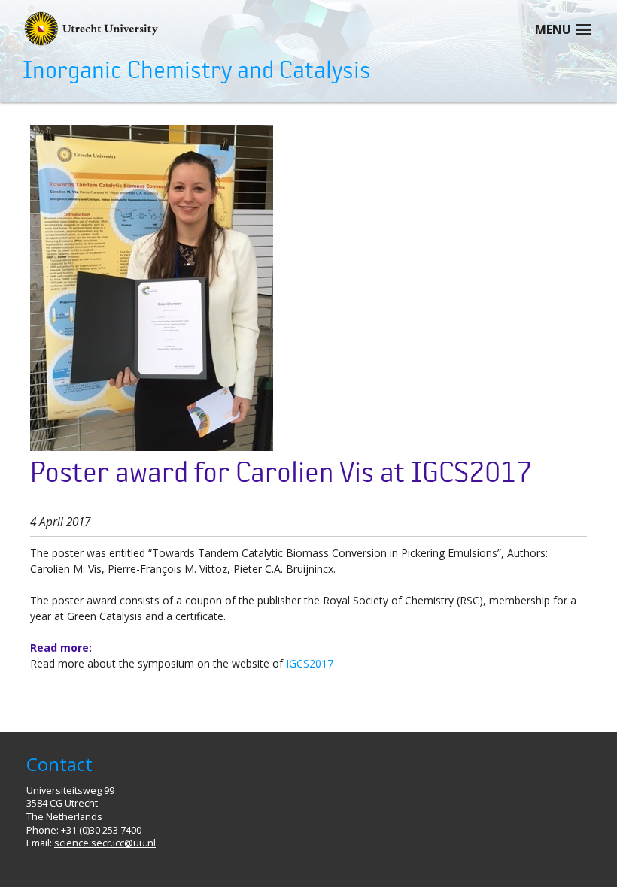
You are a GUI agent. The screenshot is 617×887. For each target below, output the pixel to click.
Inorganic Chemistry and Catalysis (197, 70)
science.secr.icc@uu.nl (105, 843)
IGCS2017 (309, 663)
